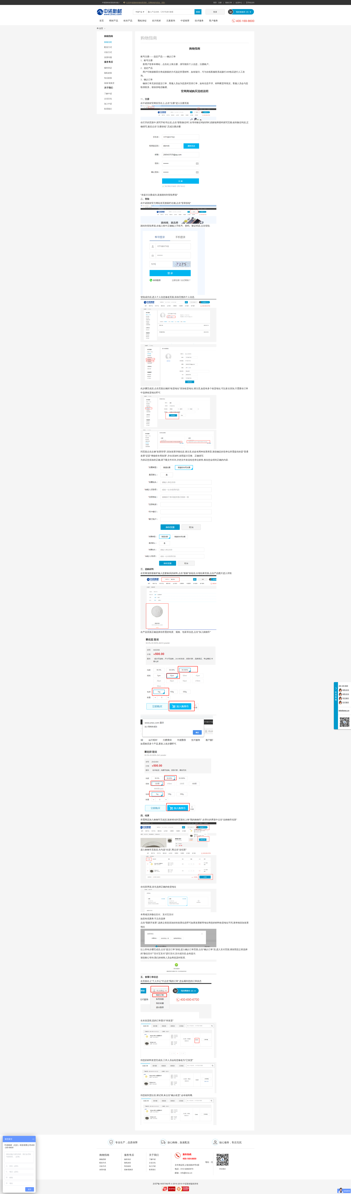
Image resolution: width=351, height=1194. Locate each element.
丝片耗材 (156, 20)
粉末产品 (128, 20)
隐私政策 (108, 72)
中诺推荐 (185, 20)
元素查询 (170, 20)
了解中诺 (108, 93)
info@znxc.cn (344, 710)
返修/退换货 (109, 83)
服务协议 (108, 67)
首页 (101, 20)
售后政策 (108, 77)
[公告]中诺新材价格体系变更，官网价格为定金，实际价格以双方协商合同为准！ (146, 2)
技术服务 (199, 20)
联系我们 (108, 108)
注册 (220, 2)
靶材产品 (113, 20)
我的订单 (228, 2)
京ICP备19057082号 (161, 1183)
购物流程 (108, 42)
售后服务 (345, 698)
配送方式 (108, 47)
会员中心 (239, 2)
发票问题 (108, 57)
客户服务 (213, 20)
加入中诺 (108, 103)
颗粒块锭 (142, 20)
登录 (215, 2)
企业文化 (108, 98)
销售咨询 (345, 690)
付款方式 (108, 52)
